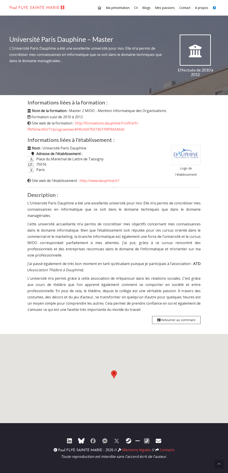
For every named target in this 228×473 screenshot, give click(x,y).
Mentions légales (136, 449)
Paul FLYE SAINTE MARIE (35, 8)
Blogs (146, 8)
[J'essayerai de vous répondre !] (158, 440)
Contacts (167, 449)
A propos (201, 8)
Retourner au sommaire (178, 320)
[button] (114, 374)
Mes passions (165, 8)
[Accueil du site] (99, 8)
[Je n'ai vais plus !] (93, 440)
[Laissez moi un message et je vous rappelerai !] (146, 440)
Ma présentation (118, 8)
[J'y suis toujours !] (69, 440)
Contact (185, 8)
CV (136, 8)
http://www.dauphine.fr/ (99, 180)
